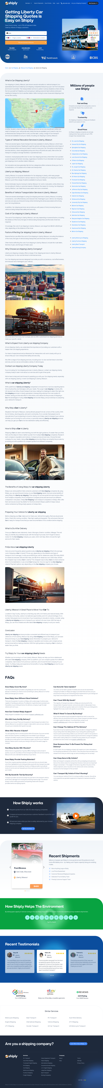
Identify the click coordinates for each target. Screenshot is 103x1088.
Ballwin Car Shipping (77, 205)
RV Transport (52, 1018)
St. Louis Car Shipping (78, 141)
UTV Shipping (9, 1026)
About (60, 1058)
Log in (57, 3)
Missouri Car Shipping (27, 68)
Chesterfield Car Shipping (79, 183)
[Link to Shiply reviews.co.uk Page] (82, 992)
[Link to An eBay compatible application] (51, 992)
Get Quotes (92, 3)
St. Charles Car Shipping (78, 170)
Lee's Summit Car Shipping (79, 157)
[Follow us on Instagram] (81, 1080)
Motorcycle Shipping (12, 1018)
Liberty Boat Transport (78, 244)
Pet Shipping (26, 1065)
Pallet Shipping (45, 1060)
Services (27, 3)
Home (7, 68)
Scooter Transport (32, 1026)
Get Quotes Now (27, 829)
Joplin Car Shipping (77, 164)
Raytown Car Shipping (78, 209)
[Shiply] (11, 3)
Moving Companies (46, 1075)
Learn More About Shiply (77, 1044)
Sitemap (79, 1060)
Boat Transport (31, 1018)
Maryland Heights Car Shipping (80, 218)
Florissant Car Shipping (78, 180)
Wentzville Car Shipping (78, 186)
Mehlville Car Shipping (78, 215)
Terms (79, 1058)
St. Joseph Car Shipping (78, 167)
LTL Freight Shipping (46, 1068)
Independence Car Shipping (79, 154)
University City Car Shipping (79, 202)
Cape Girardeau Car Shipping (80, 193)
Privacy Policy (80, 1063)
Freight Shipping (27, 1075)
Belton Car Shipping (77, 231)
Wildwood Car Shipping (78, 199)
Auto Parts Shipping (28, 1060)
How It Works (48, 3)
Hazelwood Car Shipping (79, 228)
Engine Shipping (10, 1022)
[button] (44, 867)
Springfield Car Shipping (78, 147)
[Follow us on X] (79, 1080)
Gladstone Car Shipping (78, 222)
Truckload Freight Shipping (30, 1063)
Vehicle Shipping (53, 1022)
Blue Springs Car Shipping (79, 173)
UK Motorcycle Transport (77, 1026)
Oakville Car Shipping (78, 196)
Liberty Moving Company (79, 247)
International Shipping (33, 1022)
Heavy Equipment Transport (48, 1058)
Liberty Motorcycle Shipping (80, 238)
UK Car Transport (53, 1026)
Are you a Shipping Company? (78, 3)
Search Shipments (38, 3)
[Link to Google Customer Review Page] (21, 992)
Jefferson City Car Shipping (79, 189)
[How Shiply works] (76, 816)
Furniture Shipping (28, 1073)
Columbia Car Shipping (78, 151)
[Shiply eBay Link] (84, 1080)
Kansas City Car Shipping (79, 144)
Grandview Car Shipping (78, 225)
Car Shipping (14, 68)
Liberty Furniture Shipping (79, 241)
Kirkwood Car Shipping (78, 212)
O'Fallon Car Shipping (78, 160)
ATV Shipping (73, 1022)
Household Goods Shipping (48, 1065)
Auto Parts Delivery (75, 1018)
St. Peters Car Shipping (78, 176)
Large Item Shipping (46, 1070)
